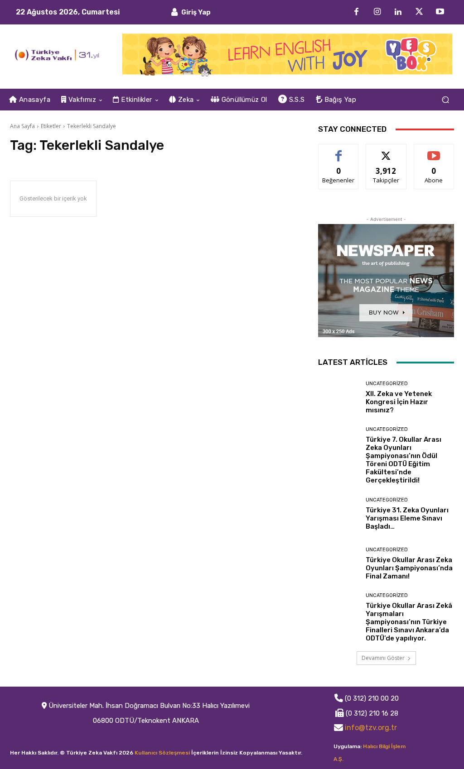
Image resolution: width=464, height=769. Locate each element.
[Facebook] (356, 12)
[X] (419, 12)
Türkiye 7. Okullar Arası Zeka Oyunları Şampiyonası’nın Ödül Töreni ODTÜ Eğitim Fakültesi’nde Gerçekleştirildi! (403, 459)
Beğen (338, 151)
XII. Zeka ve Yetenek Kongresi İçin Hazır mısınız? (399, 402)
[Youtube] (440, 12)
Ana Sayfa (22, 126)
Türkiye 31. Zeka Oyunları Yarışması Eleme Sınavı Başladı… (407, 518)
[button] (445, 99)
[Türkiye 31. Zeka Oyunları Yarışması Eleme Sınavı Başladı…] (338, 513)
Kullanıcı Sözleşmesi (162, 753)
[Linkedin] (398, 12)
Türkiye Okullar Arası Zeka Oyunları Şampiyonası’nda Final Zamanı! (409, 568)
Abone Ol (434, 151)
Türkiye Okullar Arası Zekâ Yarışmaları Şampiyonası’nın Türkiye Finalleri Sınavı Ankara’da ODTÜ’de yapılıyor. (409, 622)
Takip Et (386, 151)
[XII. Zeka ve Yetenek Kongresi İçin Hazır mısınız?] (338, 397)
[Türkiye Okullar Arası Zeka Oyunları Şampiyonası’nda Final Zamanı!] (338, 563)
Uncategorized (387, 383)
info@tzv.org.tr (371, 727)
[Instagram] (377, 12)
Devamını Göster (383, 658)
